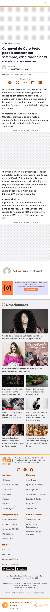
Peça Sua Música (10, 559)
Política (6, 504)
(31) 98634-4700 (39, 460)
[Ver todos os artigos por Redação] (4, 67)
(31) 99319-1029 (37, 458)
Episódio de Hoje (34, 485)
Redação (11, 66)
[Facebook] (31, 469)
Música (5, 499)
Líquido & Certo (33, 499)
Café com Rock (9, 519)
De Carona (7, 534)
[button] (45, 3)
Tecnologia (7, 508)
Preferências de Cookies (33, 533)
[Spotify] (25, 469)
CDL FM (5, 550)
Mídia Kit (6, 554)
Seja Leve (31, 504)
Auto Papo (31, 480)
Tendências (31, 508)
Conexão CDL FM (10, 529)
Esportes (6, 494)
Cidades (6, 480)
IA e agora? (32, 489)
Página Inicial (7, 43)
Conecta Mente (9, 524)
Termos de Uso (33, 519)
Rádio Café (7, 538)
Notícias (17, 43)
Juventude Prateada (36, 494)
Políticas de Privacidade (32, 525)
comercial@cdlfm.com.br (30, 462)
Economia (7, 489)
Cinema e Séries (10, 485)
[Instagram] (18, 469)
